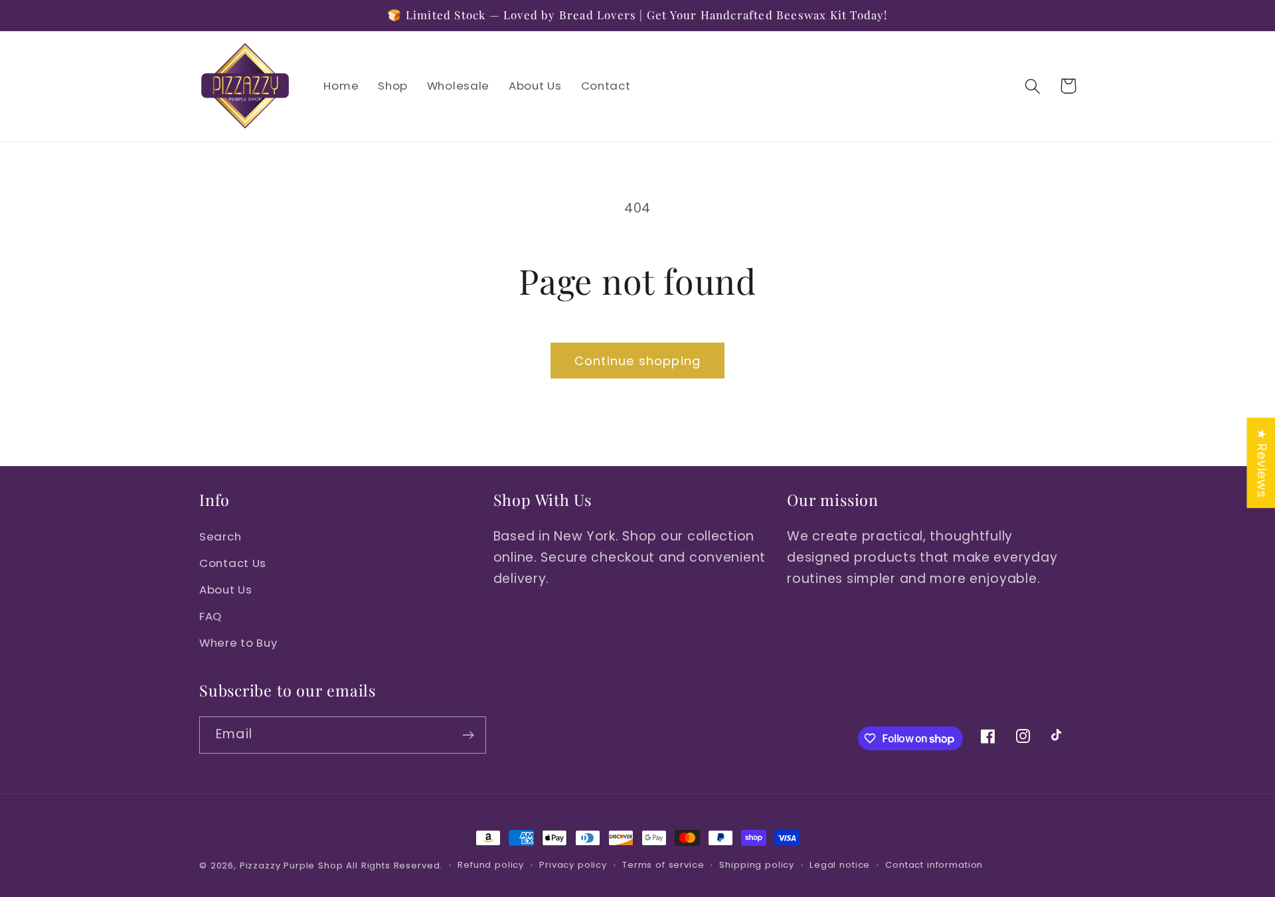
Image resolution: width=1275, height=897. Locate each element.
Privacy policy (573, 864)
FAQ (210, 616)
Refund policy (491, 864)
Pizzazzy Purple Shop (291, 865)
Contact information (934, 864)
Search (220, 536)
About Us (225, 590)
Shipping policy (756, 864)
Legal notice (839, 864)
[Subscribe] (467, 735)
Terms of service (663, 864)
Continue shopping (637, 361)
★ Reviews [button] (1261, 462)
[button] (1033, 86)
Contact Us (232, 563)
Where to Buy (238, 643)
